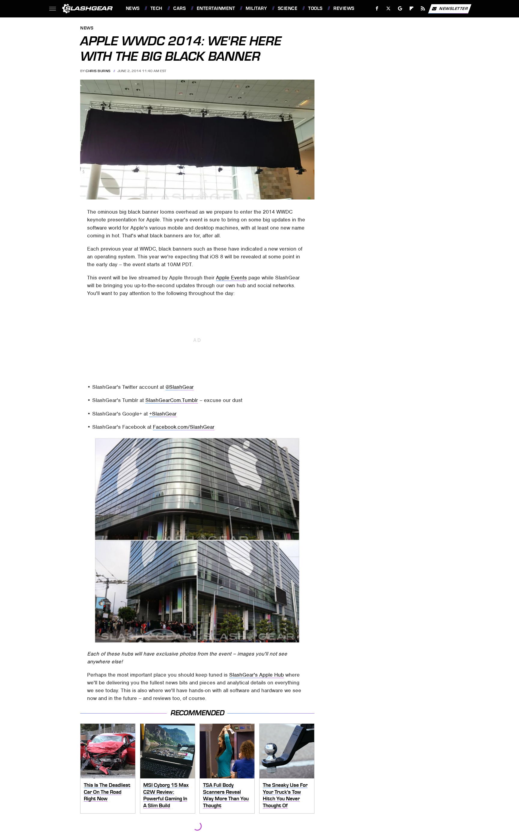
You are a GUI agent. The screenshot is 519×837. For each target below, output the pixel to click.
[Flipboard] (411, 8)
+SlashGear (163, 413)
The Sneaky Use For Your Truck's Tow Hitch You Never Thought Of (285, 795)
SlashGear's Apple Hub (256, 674)
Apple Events (231, 277)
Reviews (343, 8)
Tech (156, 8)
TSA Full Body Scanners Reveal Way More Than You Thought (226, 795)
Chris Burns (98, 71)
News (132, 8)
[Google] (400, 8)
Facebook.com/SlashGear (183, 427)
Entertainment (216, 8)
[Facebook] (377, 8)
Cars (179, 8)
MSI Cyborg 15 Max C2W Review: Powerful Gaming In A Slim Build (166, 795)
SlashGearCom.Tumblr (171, 400)
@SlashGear (179, 387)
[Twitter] (388, 8)
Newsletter (454, 8)
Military (256, 8)
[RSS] (422, 8)
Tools (315, 8)
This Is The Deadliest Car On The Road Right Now (107, 792)
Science (287, 8)
